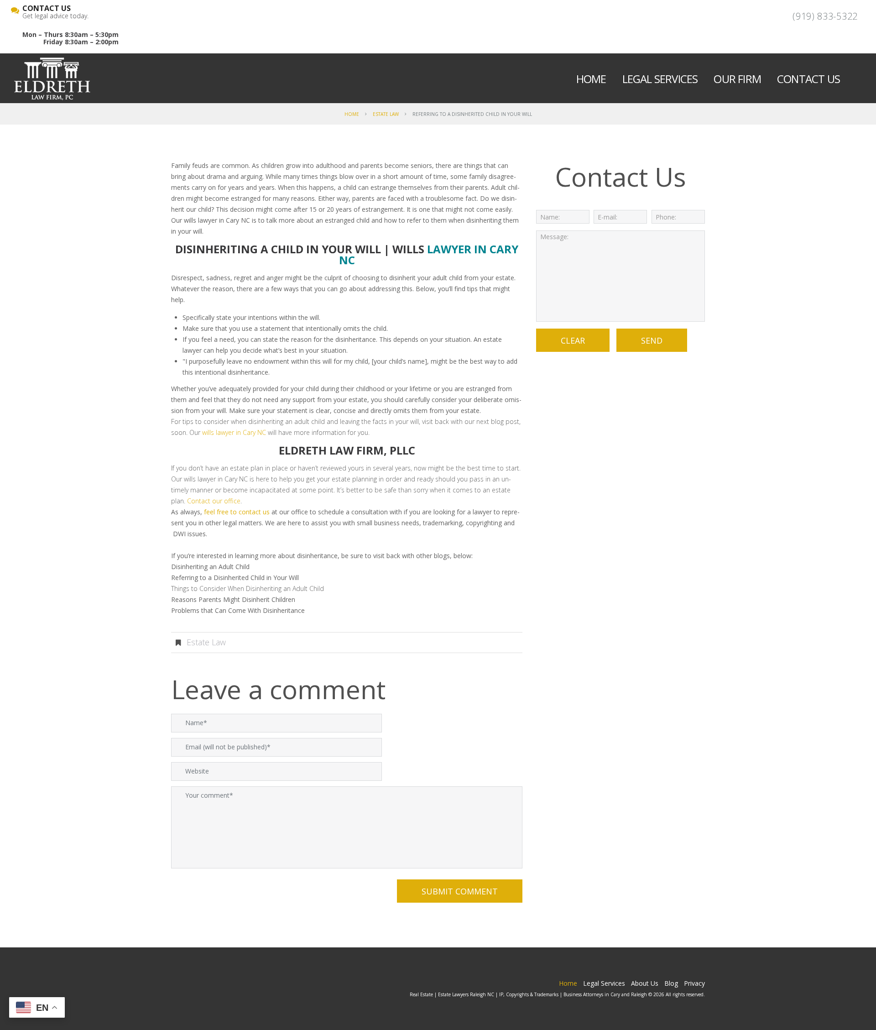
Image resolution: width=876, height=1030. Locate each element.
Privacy (694, 983)
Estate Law (386, 114)
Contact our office (213, 501)
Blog (671, 983)
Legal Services (660, 78)
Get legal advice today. (55, 12)
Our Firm (737, 78)
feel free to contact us (237, 511)
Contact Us (808, 78)
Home (591, 78)
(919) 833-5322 (825, 16)
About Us (644, 983)
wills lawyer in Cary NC (234, 432)
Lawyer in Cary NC (429, 254)
